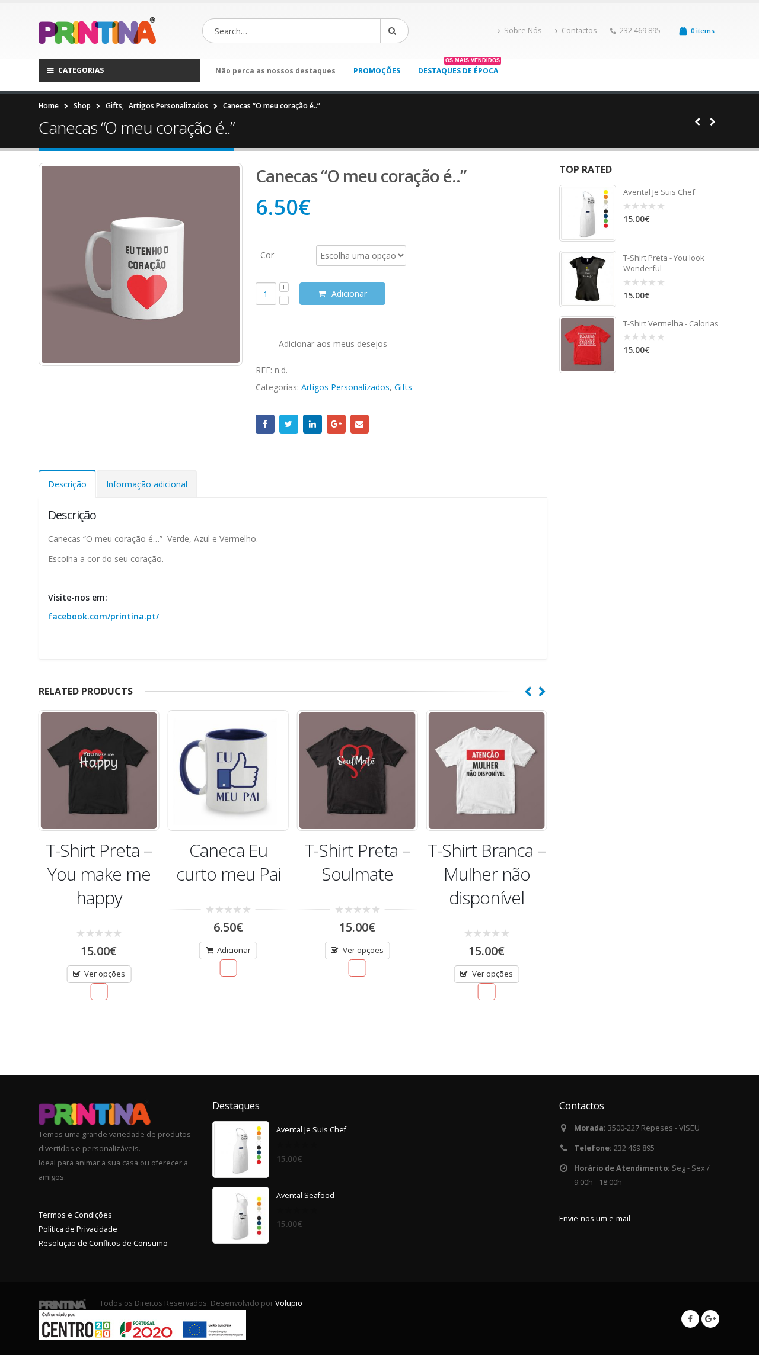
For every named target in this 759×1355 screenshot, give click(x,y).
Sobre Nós (523, 30)
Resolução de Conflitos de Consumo (103, 1243)
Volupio (288, 1303)
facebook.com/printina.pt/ (103, 616)
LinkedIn (312, 424)
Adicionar (349, 293)
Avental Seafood (305, 1195)
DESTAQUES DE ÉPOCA (459, 70)
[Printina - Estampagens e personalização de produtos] (101, 31)
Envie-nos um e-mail (594, 1218)
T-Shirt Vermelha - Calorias (671, 323)
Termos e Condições (75, 1215)
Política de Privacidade (78, 1229)
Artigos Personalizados (345, 387)
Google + (336, 424)
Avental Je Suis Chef (659, 192)
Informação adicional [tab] (146, 484)
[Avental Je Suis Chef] (587, 213)
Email (359, 424)
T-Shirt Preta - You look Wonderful (663, 263)
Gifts (403, 387)
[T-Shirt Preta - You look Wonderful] (587, 279)
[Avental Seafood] (240, 1215)
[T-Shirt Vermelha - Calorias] (587, 344)
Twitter (288, 424)
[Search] (394, 31)
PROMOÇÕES (376, 71)
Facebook (265, 424)
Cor (267, 254)
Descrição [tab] (67, 484)
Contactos (579, 30)
